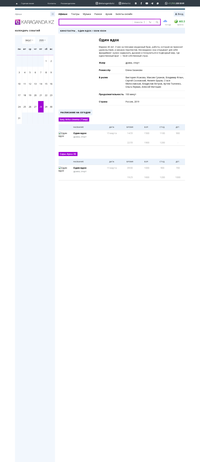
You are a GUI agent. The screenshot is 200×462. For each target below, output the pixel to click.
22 (46, 95)
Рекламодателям (68, 3)
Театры (75, 13)
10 (19, 83)
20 (35, 95)
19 (30, 95)
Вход (180, 13)
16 (51, 83)
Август (28, 40)
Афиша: (63, 13)
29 (46, 106)
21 (41, 95)
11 (24, 83)
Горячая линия (27, 3)
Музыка (87, 13)
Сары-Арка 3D (68, 153)
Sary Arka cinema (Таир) (74, 119)
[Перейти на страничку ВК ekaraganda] (135, 3)
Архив (108, 13)
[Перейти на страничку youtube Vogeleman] (146, 3)
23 (51, 95)
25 (24, 106)
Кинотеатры (67, 31)
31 (19, 118)
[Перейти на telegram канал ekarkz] (152, 3)
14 (41, 83)
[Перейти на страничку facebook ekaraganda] (141, 3)
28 (41, 106)
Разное (98, 13)
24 (19, 106)
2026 (41, 40)
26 (30, 106)
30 (51, 106)
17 (19, 95)
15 (46, 83)
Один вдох (79, 133)
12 (30, 83)
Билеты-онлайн (124, 13)
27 (35, 106)
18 (24, 95)
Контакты (52, 3)
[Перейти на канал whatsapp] (157, 3)
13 (35, 83)
